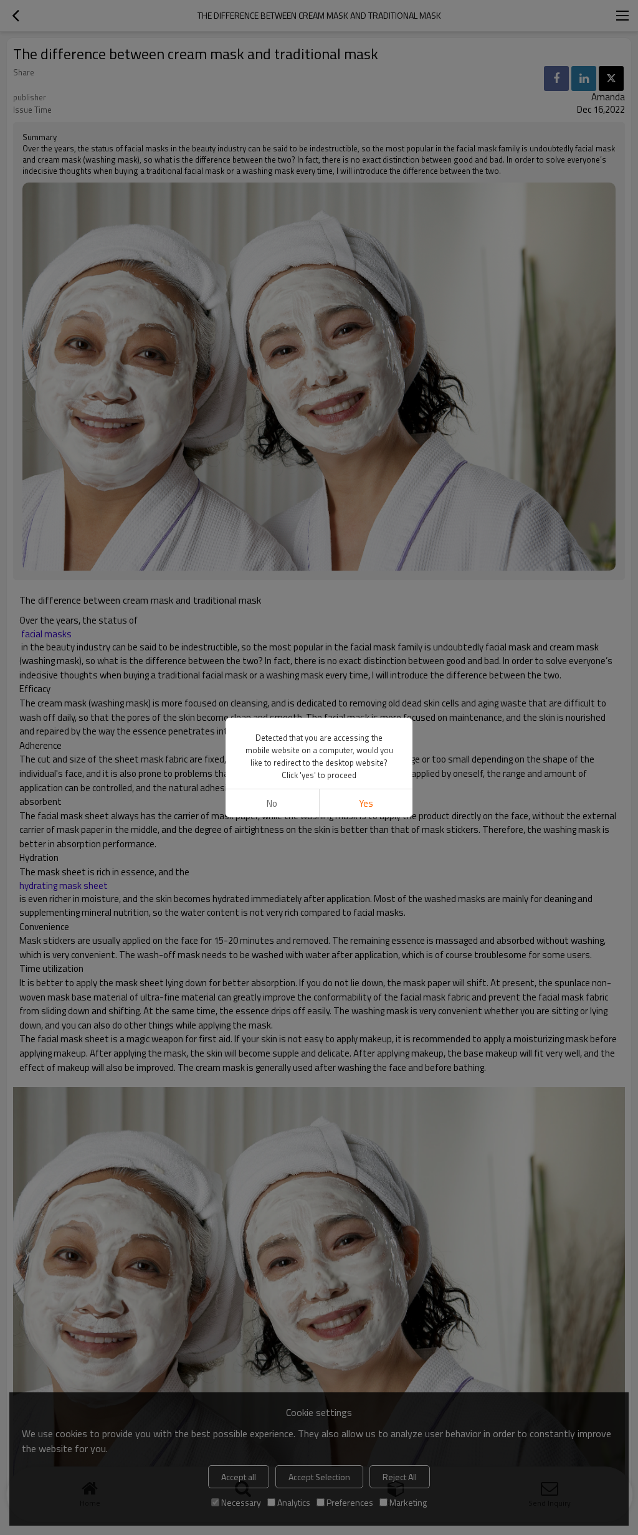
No (272, 803)
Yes (366, 803)
